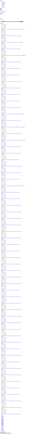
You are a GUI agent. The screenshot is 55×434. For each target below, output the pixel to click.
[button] (27, 4)
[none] (28, 27)
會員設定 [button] (5, 11)
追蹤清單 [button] (2, 11)
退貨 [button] (3, 11)
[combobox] (27, 19)
